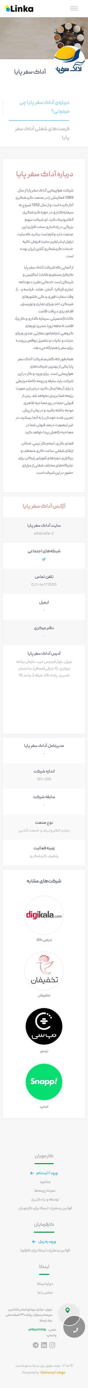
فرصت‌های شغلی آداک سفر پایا (42, 133)
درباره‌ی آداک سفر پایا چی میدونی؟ (44, 107)
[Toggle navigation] (74, 8)
